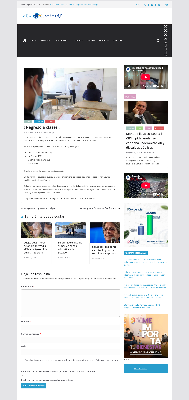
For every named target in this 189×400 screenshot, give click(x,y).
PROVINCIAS (61, 41)
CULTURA (91, 41)
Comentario (27, 286)
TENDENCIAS (50, 121)
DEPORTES (78, 41)
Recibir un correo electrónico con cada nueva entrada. (47, 380)
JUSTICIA (139, 128)
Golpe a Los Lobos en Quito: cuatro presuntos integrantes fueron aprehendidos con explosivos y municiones (144, 275)
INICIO (34, 41)
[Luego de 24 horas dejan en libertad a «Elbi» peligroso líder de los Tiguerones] (36, 224)
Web (23, 346)
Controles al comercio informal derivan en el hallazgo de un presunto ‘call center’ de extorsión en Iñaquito (145, 262)
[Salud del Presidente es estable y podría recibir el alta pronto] (105, 224)
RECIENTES (117, 41)
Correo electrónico (31, 334)
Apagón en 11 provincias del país (40, 208)
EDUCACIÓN (39, 121)
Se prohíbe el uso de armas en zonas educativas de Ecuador (70, 247)
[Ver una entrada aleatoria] (166, 26)
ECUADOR (45, 41)
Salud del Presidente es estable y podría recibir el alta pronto (104, 250)
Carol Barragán (48, 133)
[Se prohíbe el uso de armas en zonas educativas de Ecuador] (70, 224)
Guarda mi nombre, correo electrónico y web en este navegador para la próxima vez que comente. (72, 360)
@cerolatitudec (140, 368)
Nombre (26, 321)
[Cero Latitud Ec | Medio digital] (24, 41)
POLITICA (148, 128)
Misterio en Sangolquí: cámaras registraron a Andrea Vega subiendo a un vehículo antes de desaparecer (74, 5)
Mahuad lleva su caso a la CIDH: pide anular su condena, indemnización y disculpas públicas (145, 140)
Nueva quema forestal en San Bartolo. (98, 208)
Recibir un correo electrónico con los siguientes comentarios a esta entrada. (58, 371)
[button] (51, 41)
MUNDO (102, 41)
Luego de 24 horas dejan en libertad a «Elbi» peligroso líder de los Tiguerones (36, 247)
